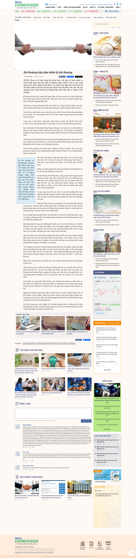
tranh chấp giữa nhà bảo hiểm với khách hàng (47, 343)
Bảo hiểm (47, 17)
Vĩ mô (59, 7)
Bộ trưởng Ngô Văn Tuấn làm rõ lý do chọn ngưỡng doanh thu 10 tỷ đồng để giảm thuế (107, 65)
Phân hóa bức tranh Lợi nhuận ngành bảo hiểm (107, 346)
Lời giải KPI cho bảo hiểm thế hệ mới (51, 393)
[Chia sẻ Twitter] (117, 4)
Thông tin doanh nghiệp (72, 7)
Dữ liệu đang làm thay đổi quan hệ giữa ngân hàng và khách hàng (106, 216)
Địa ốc (85, 7)
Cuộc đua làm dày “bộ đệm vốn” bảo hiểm (53, 369)
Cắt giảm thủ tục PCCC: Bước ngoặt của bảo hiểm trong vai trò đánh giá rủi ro (106, 354)
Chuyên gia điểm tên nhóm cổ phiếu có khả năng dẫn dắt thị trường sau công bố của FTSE (107, 413)
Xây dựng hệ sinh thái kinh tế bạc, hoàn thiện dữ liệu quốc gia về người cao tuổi (106, 135)
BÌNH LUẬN (25, 403)
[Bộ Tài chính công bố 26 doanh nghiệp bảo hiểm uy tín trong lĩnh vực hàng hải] (79, 384)
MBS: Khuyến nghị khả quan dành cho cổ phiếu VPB (108, 454)
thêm (117, 7)
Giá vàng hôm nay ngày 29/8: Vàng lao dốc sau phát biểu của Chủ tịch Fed (106, 97)
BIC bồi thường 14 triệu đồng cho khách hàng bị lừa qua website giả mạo (106, 330)
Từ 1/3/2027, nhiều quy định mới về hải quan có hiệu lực (106, 61)
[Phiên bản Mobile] (120, 4)
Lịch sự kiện (100, 487)
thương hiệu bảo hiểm (28, 343)
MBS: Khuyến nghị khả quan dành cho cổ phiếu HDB (108, 441)
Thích (25, 447)
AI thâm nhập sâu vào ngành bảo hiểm (105, 362)
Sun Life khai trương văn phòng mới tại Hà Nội (79, 497)
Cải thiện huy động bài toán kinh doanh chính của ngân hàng (106, 260)
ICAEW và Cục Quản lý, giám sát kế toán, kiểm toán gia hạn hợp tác (107, 221)
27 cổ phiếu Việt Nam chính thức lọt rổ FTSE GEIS (107, 420)
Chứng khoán (50, 7)
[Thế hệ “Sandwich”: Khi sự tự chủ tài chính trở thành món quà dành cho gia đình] (107, 163)
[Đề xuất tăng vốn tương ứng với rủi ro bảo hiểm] (78, 323)
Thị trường (99, 272)
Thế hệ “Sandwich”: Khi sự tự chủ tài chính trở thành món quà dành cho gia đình (107, 176)
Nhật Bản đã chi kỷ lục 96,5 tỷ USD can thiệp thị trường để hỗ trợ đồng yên (108, 101)
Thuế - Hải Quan (58, 17)
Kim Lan (30, 76)
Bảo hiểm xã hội (111, 17)
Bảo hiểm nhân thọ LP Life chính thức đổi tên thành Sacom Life (27, 497)
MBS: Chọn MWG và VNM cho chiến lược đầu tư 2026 (107, 461)
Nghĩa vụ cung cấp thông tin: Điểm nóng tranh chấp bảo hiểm (53, 333)
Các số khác (100, 482)
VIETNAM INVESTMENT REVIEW (105, 4)
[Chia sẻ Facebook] (114, 4)
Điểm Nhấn (107, 381)
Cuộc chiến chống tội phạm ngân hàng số (107, 225)
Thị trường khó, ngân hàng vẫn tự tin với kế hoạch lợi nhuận (106, 255)
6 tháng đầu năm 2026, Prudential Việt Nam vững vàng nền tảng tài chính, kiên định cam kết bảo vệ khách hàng (26, 371)
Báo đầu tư (93, 4)
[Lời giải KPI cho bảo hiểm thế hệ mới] (53, 384)
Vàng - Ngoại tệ (98, 17)
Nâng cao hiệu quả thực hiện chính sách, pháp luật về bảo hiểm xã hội (107, 144)
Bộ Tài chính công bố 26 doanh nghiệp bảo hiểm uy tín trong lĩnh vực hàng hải (79, 394)
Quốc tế (92, 7)
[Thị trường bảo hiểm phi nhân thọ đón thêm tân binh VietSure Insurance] (53, 487)
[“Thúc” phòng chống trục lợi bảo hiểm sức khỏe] (79, 360)
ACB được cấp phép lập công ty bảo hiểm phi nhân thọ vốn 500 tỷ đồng (106, 338)
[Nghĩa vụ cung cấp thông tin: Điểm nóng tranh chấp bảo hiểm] (53, 323)
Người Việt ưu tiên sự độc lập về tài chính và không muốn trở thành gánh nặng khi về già (108, 180)
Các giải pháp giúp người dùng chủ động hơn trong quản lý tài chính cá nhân (107, 185)
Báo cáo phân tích (103, 436)
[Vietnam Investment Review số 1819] (115, 476)
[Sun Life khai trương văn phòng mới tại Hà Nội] (79, 487)
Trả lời (32, 447)
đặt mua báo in (53, 4)
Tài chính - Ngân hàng (105, 7)
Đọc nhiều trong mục (31, 477)
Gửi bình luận (86, 421)
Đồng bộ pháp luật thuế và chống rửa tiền (107, 57)
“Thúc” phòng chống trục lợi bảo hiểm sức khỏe (78, 370)
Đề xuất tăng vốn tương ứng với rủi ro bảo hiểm (77, 333)
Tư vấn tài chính (71, 17)
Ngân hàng (37, 17)
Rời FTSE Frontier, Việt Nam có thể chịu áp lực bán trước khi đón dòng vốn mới (107, 400)
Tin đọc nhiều (114, 323)
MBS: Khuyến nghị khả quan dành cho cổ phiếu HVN (108, 448)
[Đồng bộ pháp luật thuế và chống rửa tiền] (107, 46)
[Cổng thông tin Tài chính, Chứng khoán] (26, 5)
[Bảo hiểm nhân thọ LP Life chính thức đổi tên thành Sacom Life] (27, 487)
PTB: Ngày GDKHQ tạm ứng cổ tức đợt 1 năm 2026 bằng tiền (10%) (107, 495)
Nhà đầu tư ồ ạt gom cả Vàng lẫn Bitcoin (107, 105)
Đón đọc (97, 471)
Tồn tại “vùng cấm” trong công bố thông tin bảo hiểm (27, 333)
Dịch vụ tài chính (84, 17)
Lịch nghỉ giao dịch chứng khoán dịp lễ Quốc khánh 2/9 (107, 407)
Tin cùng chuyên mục (31, 350)
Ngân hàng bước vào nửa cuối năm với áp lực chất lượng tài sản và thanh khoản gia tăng (107, 265)
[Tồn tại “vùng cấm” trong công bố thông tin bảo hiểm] (28, 323)
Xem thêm (107, 370)
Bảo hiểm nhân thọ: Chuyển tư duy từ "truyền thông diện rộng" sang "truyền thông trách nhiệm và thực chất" (26, 395)
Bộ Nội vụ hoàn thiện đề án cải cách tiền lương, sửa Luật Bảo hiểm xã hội (107, 140)
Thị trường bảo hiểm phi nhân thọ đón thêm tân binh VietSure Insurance (52, 497)
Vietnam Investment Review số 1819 (102, 476)
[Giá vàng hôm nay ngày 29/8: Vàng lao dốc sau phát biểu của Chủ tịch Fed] (107, 84)
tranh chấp (63, 343)
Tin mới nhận (100, 323)
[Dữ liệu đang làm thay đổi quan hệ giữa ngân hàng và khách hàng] (107, 204)
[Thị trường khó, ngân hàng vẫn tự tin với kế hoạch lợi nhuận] (107, 242)
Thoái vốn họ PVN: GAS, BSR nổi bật (107, 425)
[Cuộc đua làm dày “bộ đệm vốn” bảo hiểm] (53, 360)
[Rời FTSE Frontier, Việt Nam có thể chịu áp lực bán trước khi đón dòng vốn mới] (107, 390)
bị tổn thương (71, 343)
